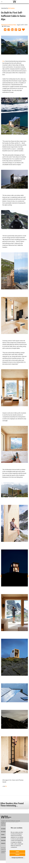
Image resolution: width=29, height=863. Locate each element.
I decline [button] (17, 854)
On (3, 61)
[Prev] (1, 576)
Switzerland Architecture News (8, 25)
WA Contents (11, 8)
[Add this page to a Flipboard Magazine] (19, 29)
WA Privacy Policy (4, 847)
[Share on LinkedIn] (12, 29)
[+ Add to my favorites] (23, 29)
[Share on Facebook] (9, 29)
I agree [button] (17, 851)
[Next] (28, 576)
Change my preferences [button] (17, 857)
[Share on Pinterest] (16, 29)
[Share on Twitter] (5, 29)
